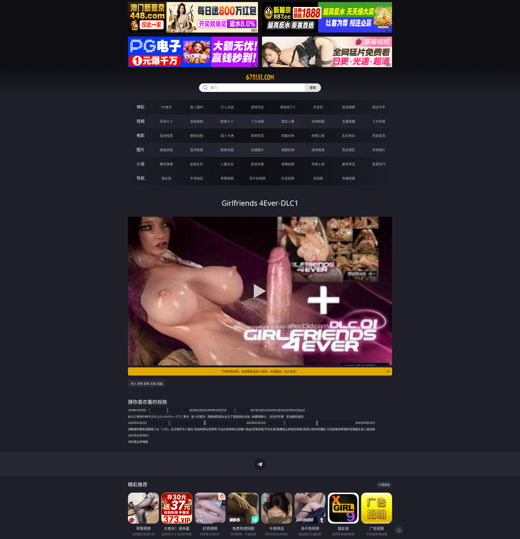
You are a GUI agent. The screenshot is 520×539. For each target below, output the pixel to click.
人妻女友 (227, 164)
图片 (140, 149)
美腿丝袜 (287, 150)
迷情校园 (287, 164)
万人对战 (227, 107)
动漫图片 (257, 150)
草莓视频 (227, 178)
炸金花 (318, 107)
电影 (140, 135)
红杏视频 (287, 178)
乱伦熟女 (348, 135)
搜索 (313, 87)
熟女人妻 (287, 121)
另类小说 (318, 164)
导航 (140, 178)
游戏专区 (257, 107)
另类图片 (378, 150)
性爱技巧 (378, 164)
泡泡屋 (318, 178)
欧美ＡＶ (227, 121)
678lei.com (260, 77)
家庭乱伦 (196, 164)
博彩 (140, 107)
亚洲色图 (196, 150)
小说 (140, 164)
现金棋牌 (348, 107)
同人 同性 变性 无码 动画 (146, 383)
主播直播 (348, 121)
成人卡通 (227, 135)
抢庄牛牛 (378, 107)
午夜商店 (196, 178)
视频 (140, 121)
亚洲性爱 (166, 135)
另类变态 (378, 135)
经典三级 (318, 135)
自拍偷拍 (196, 121)
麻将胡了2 (287, 107)
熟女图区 (348, 150)
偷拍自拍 (196, 135)
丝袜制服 (318, 121)
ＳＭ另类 (378, 121)
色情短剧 (348, 178)
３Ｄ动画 (257, 121)
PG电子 (166, 107)
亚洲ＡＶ (166, 121)
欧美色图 (227, 150)
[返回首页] (399, 530)
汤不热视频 (257, 178)
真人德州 (196, 107)
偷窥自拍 (166, 150)
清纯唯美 (318, 150)
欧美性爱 (257, 135)
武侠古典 (257, 164)
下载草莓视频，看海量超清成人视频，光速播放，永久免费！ (260, 371)
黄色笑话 (348, 164)
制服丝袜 (287, 135)
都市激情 (166, 164)
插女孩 (166, 178)
